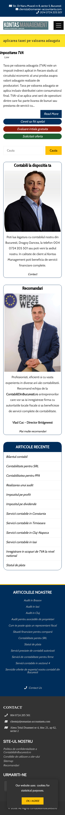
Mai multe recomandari (32, 431)
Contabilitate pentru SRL (22, 466)
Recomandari (11, 765)
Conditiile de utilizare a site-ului (21, 756)
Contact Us (35, 687)
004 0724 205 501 (51, 12)
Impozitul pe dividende (21, 504)
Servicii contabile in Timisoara (25, 523)
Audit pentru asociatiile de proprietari (32, 619)
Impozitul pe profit (18, 495)
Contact (32, 274)
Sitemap (8, 761)
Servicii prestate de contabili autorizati (32, 650)
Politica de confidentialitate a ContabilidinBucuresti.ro (20, 750)
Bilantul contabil (16, 457)
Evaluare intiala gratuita (32, 129)
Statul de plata (15, 565)
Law (6, 57)
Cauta (53, 150)
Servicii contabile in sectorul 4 (32, 663)
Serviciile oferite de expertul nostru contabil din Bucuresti (32, 671)
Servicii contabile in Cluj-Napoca (27, 533)
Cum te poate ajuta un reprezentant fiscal (32, 625)
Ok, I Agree (32, 800)
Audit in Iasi (32, 606)
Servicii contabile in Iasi (21, 542)
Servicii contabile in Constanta (26, 514)
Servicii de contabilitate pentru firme (32, 657)
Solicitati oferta (33, 136)
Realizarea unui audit (19, 485)
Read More (51, 114)
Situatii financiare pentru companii (32, 631)
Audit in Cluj (33, 613)
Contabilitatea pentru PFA (23, 476)
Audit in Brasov (32, 600)
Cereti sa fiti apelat (32, 121)
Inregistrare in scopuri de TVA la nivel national (30, 553)
